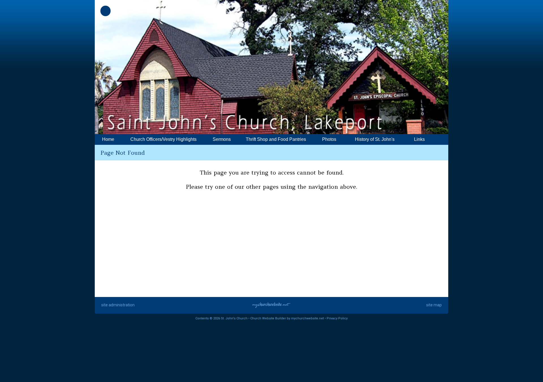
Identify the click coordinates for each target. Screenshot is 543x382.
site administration (118, 305)
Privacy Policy (337, 318)
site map (434, 305)
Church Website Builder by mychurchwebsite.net (287, 318)
